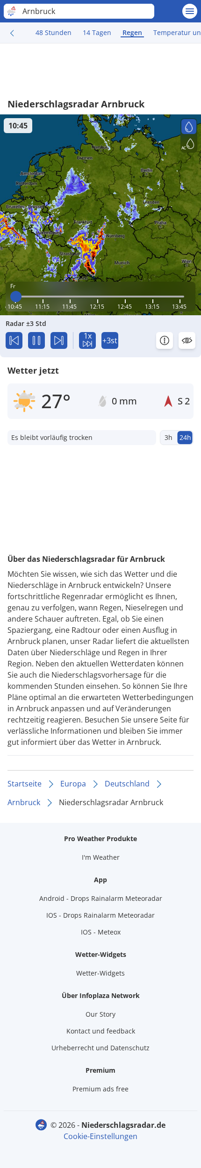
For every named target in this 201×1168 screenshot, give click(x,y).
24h (185, 437)
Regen (132, 32)
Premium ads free (100, 1088)
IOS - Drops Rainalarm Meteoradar (100, 915)
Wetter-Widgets (100, 973)
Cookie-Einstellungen (100, 1136)
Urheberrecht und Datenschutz (100, 1047)
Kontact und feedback (100, 1030)
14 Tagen (97, 32)
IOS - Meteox (101, 931)
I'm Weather (101, 857)
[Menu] (189, 11)
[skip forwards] (58, 340)
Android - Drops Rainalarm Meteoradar (100, 898)
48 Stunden (54, 32)
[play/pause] (36, 340)
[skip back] (14, 340)
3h (168, 437)
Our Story (100, 1014)
